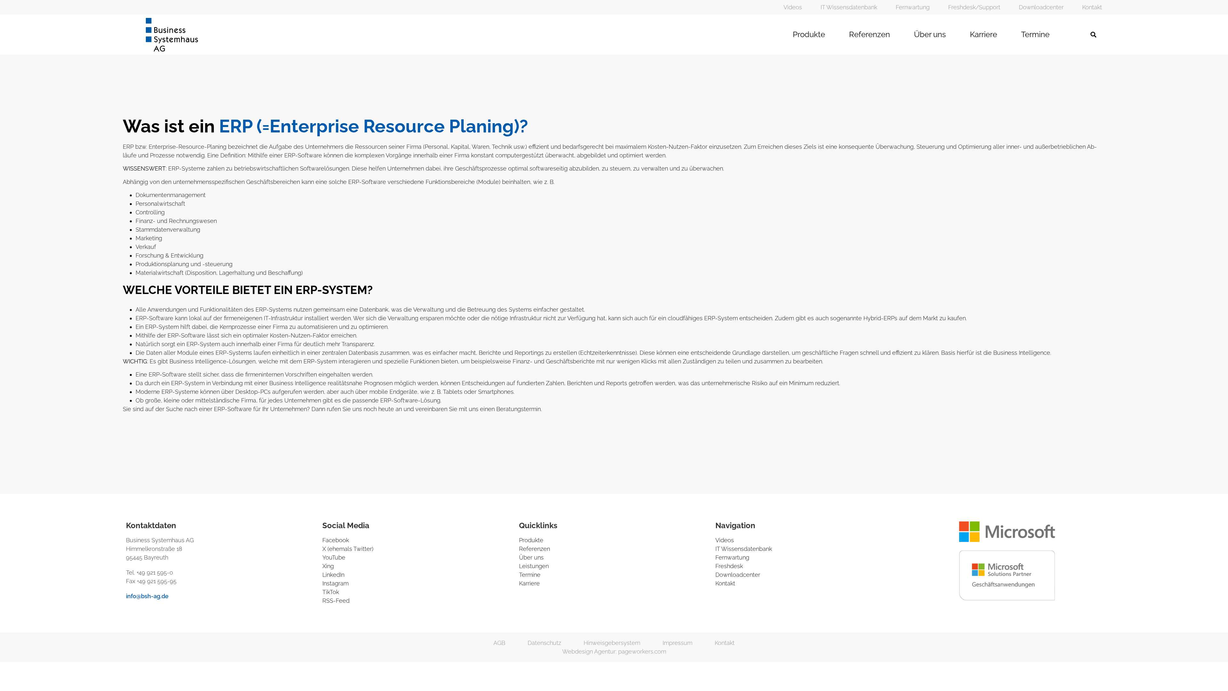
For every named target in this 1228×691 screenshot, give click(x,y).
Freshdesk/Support (974, 7)
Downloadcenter (1041, 7)
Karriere (983, 34)
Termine (1035, 34)
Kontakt (1092, 7)
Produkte (809, 34)
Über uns (930, 34)
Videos (792, 7)
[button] (1093, 34)
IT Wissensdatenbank (849, 7)
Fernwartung (913, 7)
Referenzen (869, 34)
